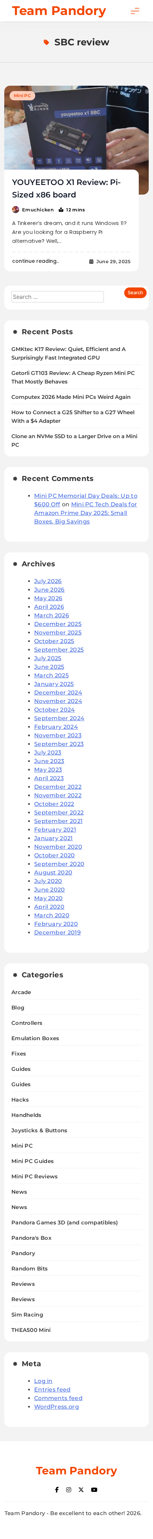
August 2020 (53, 872)
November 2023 (57, 735)
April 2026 (49, 606)
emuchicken (38, 209)
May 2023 (48, 769)
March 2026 (51, 615)
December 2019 (57, 932)
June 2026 (49, 589)
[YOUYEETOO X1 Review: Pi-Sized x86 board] (76, 140)
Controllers (26, 1022)
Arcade (21, 992)
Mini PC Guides (32, 1161)
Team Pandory (59, 10)
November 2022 (57, 795)
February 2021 (55, 829)
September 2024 (59, 718)
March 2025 (51, 675)
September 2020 (59, 864)
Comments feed (58, 1398)
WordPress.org (56, 1406)
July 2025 (48, 658)
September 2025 (59, 649)
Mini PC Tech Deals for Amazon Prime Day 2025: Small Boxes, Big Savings (85, 513)
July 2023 (48, 752)
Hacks (20, 1099)
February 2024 (56, 726)
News (19, 1191)
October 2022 (54, 804)
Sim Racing (27, 1314)
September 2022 (59, 812)
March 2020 (51, 915)
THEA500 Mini (31, 1330)
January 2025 (54, 684)
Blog (17, 1007)
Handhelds (26, 1115)
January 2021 (53, 838)
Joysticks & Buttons (39, 1130)
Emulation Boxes (35, 1038)
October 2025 (54, 641)
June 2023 (49, 761)
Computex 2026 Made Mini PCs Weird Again (71, 397)
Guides (21, 1069)
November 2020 (58, 846)
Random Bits (29, 1268)
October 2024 (54, 709)
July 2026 (48, 581)
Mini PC (22, 95)
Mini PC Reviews (34, 1176)
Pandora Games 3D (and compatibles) (64, 1222)
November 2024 (58, 701)
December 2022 (57, 786)
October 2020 (54, 855)
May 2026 (48, 598)
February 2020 (56, 924)
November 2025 (57, 632)
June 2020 (49, 889)
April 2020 (49, 906)
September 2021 (58, 821)
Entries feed (52, 1389)
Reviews (23, 1283)
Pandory (23, 1253)
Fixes (18, 1053)
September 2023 (59, 744)
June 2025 (49, 666)
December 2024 (58, 692)
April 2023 (49, 778)
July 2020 (48, 881)
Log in (43, 1381)
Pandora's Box (31, 1237)
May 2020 (48, 898)
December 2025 (57, 624)
